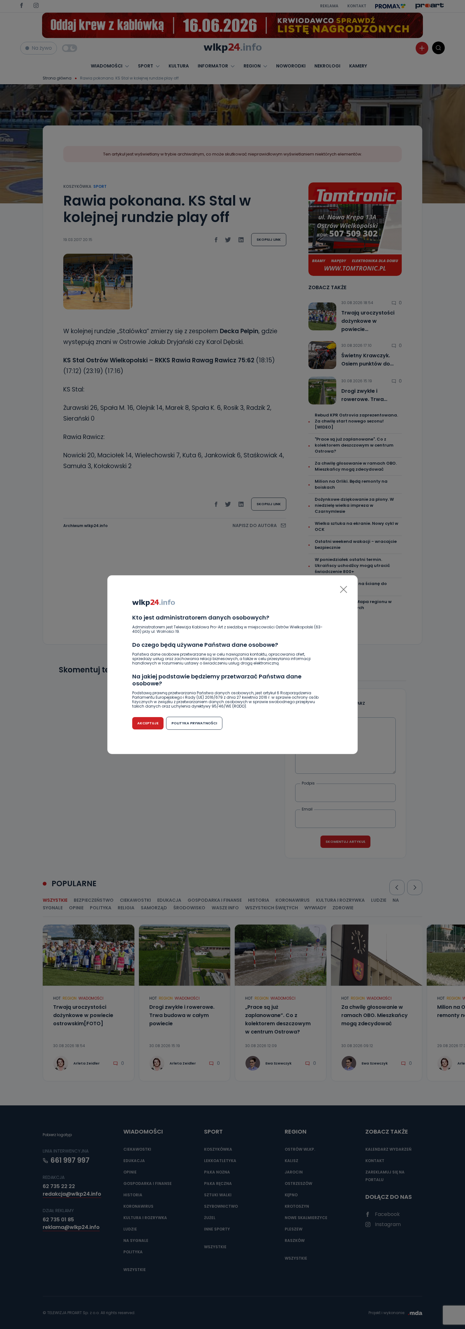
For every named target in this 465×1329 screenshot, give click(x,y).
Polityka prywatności (194, 723)
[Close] (343, 589)
